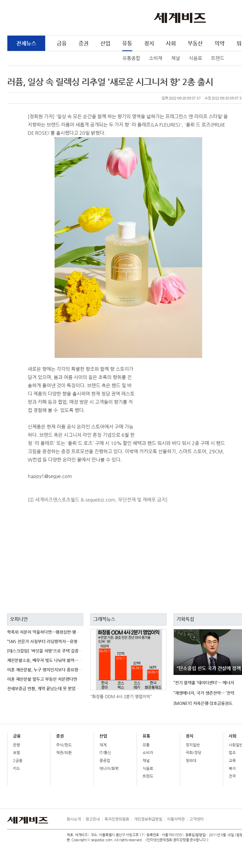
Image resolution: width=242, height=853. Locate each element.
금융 (62, 43)
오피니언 (19, 619)
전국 (232, 776)
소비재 (155, 58)
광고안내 (93, 819)
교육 (232, 760)
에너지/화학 (109, 768)
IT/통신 (105, 752)
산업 (105, 43)
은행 (16, 745)
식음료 (195, 58)
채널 (175, 58)
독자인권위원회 (116, 819)
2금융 (17, 760)
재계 (103, 745)
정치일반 (193, 745)
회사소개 (74, 819)
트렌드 (217, 58)
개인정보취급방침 (148, 819)
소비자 (148, 752)
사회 (171, 43)
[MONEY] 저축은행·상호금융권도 (203, 703)
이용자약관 (176, 819)
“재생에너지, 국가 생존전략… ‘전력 (204, 693)
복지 (232, 768)
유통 (127, 43)
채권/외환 (64, 752)
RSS (210, 819)
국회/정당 (193, 752)
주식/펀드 (64, 745)
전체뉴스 (26, 43)
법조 (232, 752)
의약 (220, 43)
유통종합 (131, 58)
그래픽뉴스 (104, 619)
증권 (84, 43)
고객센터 (196, 819)
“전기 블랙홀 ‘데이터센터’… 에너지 (204, 682)
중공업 (104, 760)
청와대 (191, 760)
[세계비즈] (180, 17)
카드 (16, 768)
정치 (149, 43)
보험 (16, 752)
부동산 (195, 43)
